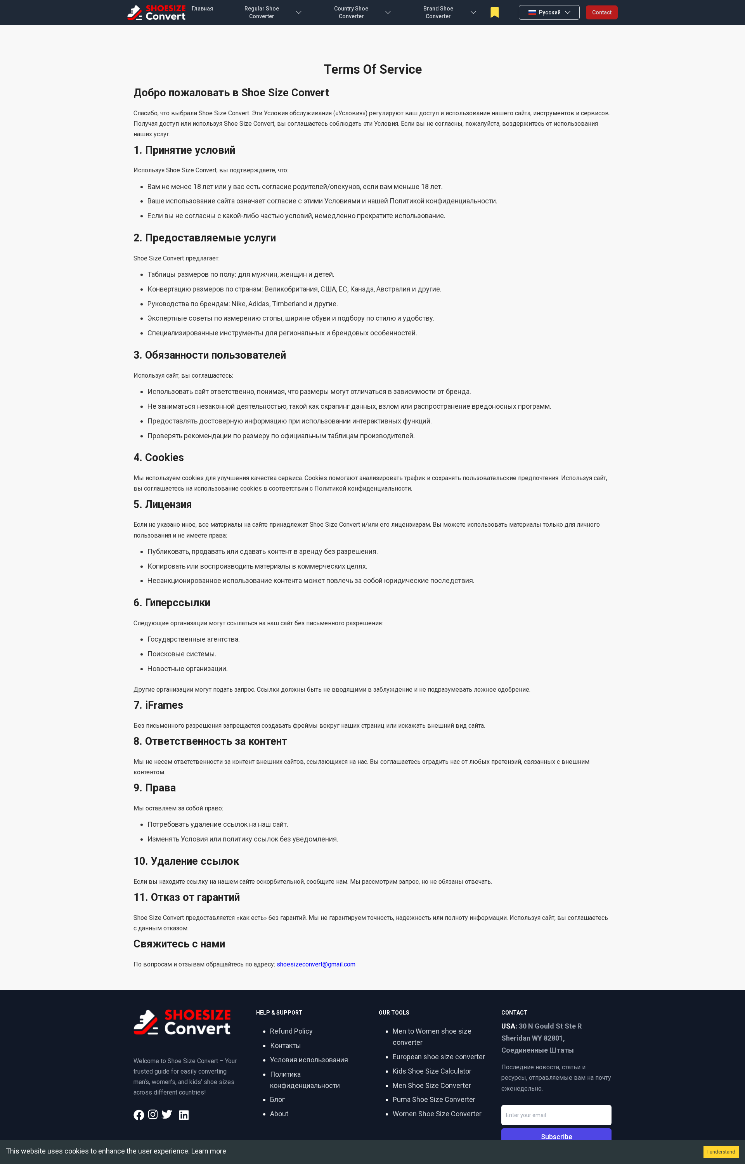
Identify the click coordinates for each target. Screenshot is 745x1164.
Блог (277, 1099)
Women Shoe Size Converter (437, 1114)
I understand (721, 1152)
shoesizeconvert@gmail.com (316, 964)
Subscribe (556, 1137)
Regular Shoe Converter (261, 12)
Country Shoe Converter (351, 12)
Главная (202, 8)
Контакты (285, 1045)
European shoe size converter (439, 1057)
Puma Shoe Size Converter (434, 1099)
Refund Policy (291, 1031)
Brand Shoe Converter (438, 12)
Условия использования (309, 1060)
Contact (602, 12)
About (279, 1114)
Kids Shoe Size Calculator (432, 1071)
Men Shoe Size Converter (432, 1085)
